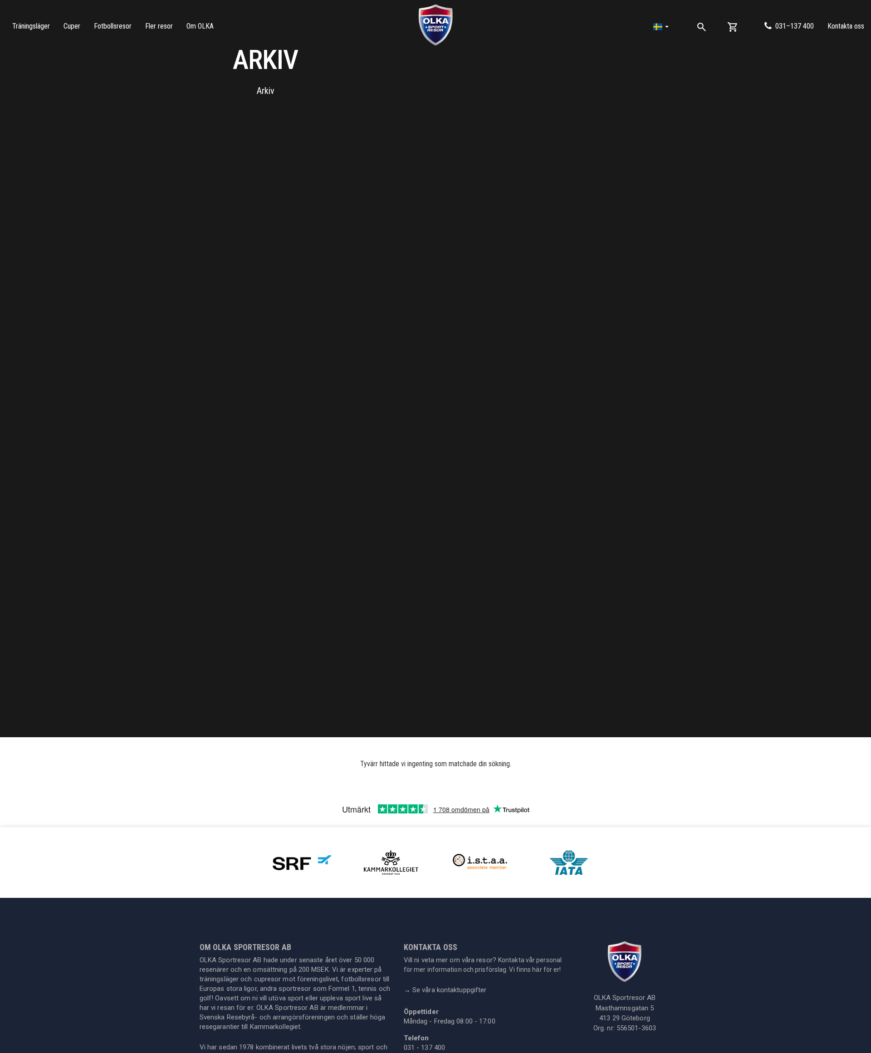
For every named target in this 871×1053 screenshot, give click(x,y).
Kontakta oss (845, 26)
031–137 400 (794, 26)
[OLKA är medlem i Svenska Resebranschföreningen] (302, 861)
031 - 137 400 (424, 1047)
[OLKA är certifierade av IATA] (568, 861)
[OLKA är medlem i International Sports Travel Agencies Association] (480, 861)
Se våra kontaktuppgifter (445, 990)
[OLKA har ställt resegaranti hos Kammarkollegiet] (391, 861)
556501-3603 (636, 1028)
